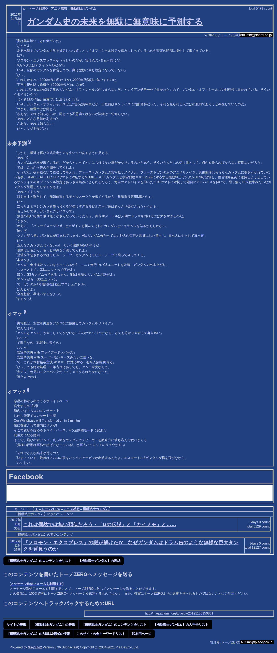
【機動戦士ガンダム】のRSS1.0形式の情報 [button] (38, 633)
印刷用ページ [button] (141, 633)
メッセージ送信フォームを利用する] (37, 583)
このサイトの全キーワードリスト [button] (101, 633)
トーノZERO (38, 8)
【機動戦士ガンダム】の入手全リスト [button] (180, 624)
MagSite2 (35, 647)
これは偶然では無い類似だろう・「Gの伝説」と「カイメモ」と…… (99, 524)
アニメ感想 (59, 8)
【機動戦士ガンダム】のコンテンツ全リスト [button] (39, 560)
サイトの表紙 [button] (16, 624)
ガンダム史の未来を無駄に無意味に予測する (115, 21)
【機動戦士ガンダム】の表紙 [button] (99, 560)
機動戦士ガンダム (83, 8)
